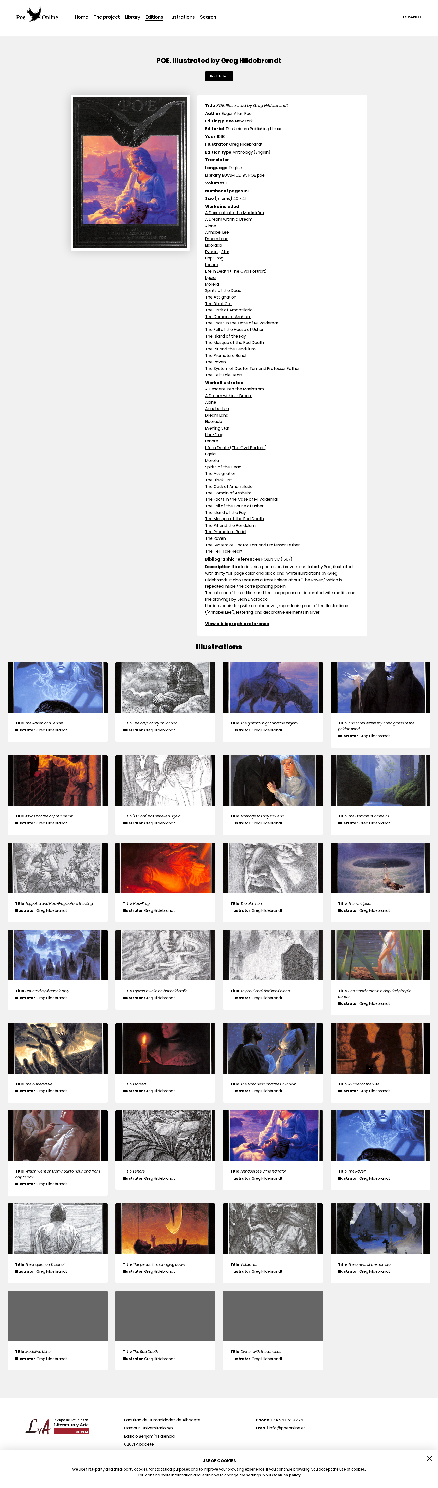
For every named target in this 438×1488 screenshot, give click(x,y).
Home (81, 17)
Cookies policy (286, 1475)
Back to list (219, 76)
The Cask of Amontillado (229, 310)
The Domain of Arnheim (228, 317)
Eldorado (213, 245)
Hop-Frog (214, 258)
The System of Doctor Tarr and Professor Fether (252, 368)
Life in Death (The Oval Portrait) (235, 271)
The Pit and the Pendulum (230, 349)
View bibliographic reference (237, 624)
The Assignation (220, 297)
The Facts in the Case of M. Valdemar (241, 323)
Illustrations (181, 17)
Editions (154, 17)
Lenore (211, 265)
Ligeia (210, 278)
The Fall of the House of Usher (234, 329)
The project (107, 17)
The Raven (215, 362)
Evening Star (217, 252)
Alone (210, 226)
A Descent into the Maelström (234, 213)
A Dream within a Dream (228, 219)
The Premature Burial (225, 355)
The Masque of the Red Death (234, 342)
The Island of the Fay (225, 336)
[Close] (429, 1458)
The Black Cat (218, 304)
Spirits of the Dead (223, 290)
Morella (212, 284)
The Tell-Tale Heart (224, 375)
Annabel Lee (217, 232)
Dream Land (216, 239)
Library (132, 17)
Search (208, 17)
